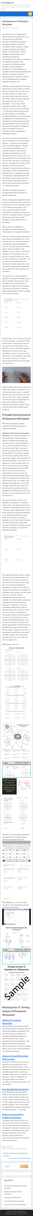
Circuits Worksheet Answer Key (14, 1201)
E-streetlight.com (7, 3)
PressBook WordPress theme (20, 1213)
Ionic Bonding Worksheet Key (15, 1089)
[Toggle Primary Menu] (30, 14)
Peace (16, 28)
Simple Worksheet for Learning (10, 1148)
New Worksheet (8, 1146)
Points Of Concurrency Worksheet (15, 1204)
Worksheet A (23, 1148)
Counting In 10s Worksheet (12, 1197)
